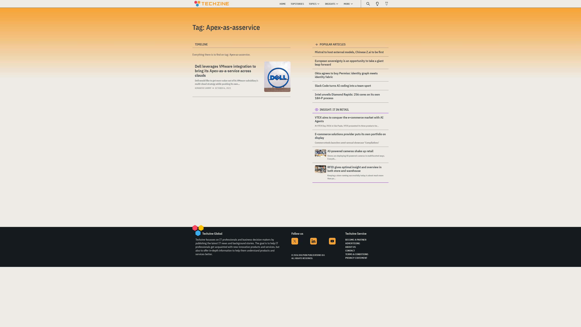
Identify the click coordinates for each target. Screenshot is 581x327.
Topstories (297, 3)
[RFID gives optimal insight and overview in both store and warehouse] (320, 172)
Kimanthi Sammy (203, 88)
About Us (350, 246)
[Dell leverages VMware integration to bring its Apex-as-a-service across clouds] (277, 76)
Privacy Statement (356, 257)
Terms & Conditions (356, 254)
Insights (330, 3)
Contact (350, 250)
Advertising (352, 243)
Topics (313, 3)
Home (283, 3)
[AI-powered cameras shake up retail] (320, 154)
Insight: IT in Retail (334, 109)
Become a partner (355, 239)
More (347, 3)
